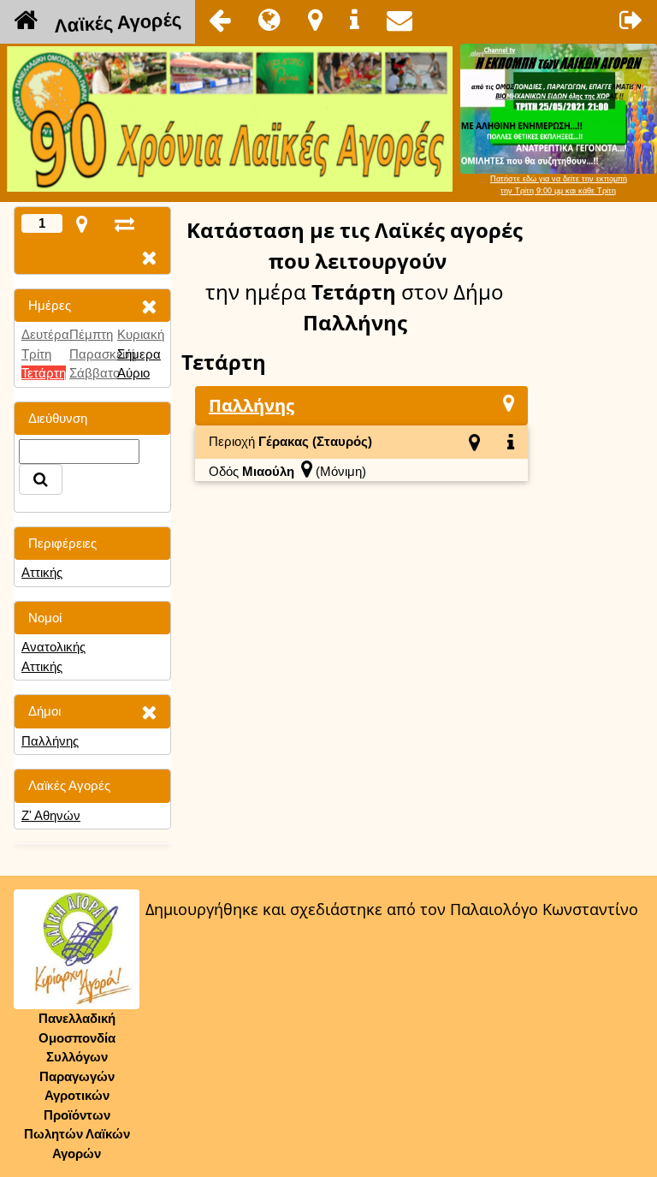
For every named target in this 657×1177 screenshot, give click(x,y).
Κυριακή (140, 334)
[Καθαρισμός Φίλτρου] (149, 306)
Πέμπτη (91, 334)
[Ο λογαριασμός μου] (631, 19)
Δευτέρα (45, 334)
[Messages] (399, 19)
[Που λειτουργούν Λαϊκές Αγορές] (315, 19)
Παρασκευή (102, 354)
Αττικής (41, 572)
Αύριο (133, 373)
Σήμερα (139, 354)
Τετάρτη (43, 373)
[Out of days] (124, 224)
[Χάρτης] (508, 402)
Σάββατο (94, 373)
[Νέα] (269, 19)
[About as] (354, 19)
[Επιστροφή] (220, 19)
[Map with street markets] (81, 224)
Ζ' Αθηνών (50, 815)
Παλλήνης (50, 741)
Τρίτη (36, 354)
